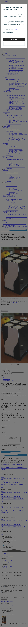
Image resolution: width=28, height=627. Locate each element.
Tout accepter (14, 39)
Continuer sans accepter (13, 43)
